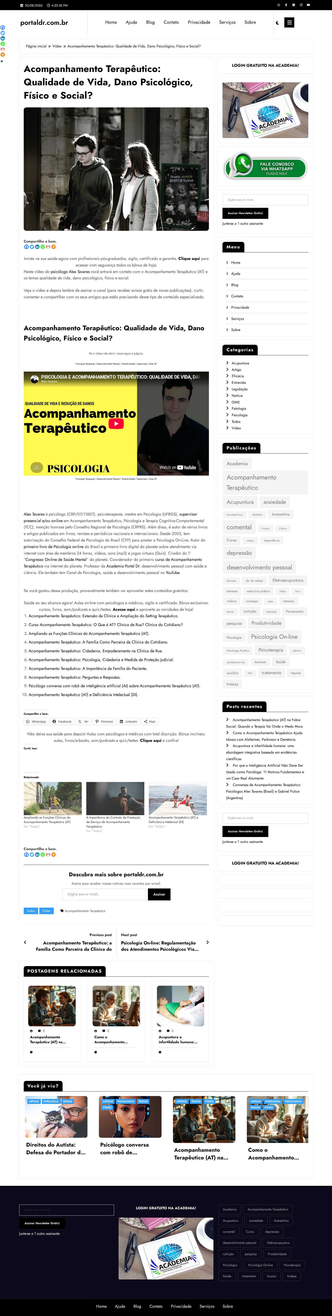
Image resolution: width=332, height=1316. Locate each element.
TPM (250, 673)
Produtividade (128, 363)
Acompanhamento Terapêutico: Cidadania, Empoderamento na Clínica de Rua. (96, 651)
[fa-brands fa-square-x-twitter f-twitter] (293, 5)
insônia (231, 601)
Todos (31, 911)
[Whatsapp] (42, 247)
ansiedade (275, 502)
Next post (129, 935)
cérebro (250, 540)
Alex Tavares (34, 514)
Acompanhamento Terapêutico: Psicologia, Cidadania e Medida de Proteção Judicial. (101, 660)
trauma (296, 672)
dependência (271, 541)
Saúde (281, 661)
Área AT (153, 363)
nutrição (249, 611)
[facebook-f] (286, 5)
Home (111, 22)
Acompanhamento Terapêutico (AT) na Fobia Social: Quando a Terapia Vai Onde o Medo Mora (49, 1040)
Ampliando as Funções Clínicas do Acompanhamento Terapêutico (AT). (89, 633)
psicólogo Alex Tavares (70, 272)
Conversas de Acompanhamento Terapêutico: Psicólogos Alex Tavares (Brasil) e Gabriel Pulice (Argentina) (263, 791)
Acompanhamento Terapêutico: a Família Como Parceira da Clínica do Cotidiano (74, 946)
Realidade (260, 662)
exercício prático (258, 591)
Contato (171, 22)
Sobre (250, 22)
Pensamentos (295, 611)
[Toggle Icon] (289, 22)
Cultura (283, 528)
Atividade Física (235, 514)
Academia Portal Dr (123, 566)
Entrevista (239, 382)
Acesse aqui (124, 609)
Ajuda (131, 22)
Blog (150, 22)
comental (239, 527)
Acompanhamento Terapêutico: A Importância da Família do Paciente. (88, 668)
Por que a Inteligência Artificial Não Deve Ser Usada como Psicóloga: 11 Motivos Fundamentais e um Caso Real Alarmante (265, 772)
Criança (265, 528)
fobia (283, 591)
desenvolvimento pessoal (259, 567)
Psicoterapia (271, 649)
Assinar (159, 894)
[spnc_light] (277, 22)
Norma (230, 611)
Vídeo (46, 911)
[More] (53, 247)
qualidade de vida (236, 662)
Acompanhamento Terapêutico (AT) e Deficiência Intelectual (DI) (83, 695)
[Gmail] (48, 247)
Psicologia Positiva (238, 651)
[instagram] (301, 5)
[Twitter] (32, 247)
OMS (236, 402)
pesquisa (234, 623)
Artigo (236, 369)
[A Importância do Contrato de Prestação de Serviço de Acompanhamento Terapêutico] (115, 798)
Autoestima (281, 514)
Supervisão (142, 363)
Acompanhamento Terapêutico (85, 911)
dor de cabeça (254, 581)
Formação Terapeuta (85, 363)
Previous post (101, 935)
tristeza (232, 684)
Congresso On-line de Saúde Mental (56, 559)
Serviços (227, 22)
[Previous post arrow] (25, 942)
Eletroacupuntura (288, 580)
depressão (239, 553)
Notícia (237, 395)
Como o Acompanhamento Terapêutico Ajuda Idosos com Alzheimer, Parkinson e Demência (113, 1040)
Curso (232, 540)
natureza (288, 601)
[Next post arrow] (207, 942)
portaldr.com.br (44, 22)
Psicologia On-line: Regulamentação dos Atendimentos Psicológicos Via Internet (158, 946)
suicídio (232, 672)
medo (270, 601)
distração (231, 581)
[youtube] (308, 5)
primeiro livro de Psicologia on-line (54, 547)
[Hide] (2, 61)
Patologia (239, 408)
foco (297, 591)
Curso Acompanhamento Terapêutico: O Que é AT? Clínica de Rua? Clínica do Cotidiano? (106, 625)
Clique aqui (150, 740)
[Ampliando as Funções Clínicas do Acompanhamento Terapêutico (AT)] (53, 798)
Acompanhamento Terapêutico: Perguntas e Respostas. (75, 677)
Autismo (257, 515)
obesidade (271, 611)
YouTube (172, 573)
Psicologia (240, 415)
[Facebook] (26, 247)
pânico (297, 651)
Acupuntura (240, 363)
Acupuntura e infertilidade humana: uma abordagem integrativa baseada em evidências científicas (178, 1040)
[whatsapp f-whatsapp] (278, 5)
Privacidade (199, 22)
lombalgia (252, 601)
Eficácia (238, 376)
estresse (232, 591)
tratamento (271, 673)
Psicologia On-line (274, 636)
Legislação (240, 389)
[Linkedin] (37, 247)
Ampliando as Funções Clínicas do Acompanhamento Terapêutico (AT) (47, 819)
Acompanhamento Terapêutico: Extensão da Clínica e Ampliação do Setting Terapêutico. (103, 616)
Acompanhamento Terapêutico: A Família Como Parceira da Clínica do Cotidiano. (98, 642)
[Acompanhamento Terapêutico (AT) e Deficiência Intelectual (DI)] (178, 798)
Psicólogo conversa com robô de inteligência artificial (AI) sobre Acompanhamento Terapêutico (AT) (114, 686)
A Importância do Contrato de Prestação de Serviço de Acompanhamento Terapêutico (113, 822)
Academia (237, 463)
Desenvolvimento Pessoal (108, 363)
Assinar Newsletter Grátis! (245, 213)
